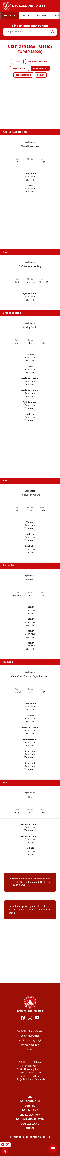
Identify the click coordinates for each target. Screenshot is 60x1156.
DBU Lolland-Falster (30, 1119)
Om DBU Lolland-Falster (30, 1031)
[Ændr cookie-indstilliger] (4, 1151)
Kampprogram (20, 68)
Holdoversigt (40, 68)
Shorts (30, 159)
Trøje (17, 159)
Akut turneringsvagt (30, 1040)
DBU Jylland (30, 1110)
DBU (30, 1097)
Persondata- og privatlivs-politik (30, 1137)
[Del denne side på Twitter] (7, 1145)
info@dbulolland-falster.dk (30, 1079)
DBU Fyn (30, 1106)
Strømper (43, 159)
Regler (40, 75)
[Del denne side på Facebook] (2, 1145)
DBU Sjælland (30, 1124)
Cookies (30, 1049)
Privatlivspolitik (30, 1045)
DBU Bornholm (30, 1101)
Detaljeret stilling (37, 62)
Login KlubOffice (30, 1036)
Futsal (30, 1128)
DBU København (30, 1115)
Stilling (17, 62)
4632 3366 (19, 885)
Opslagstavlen (23, 75)
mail (39, 882)
